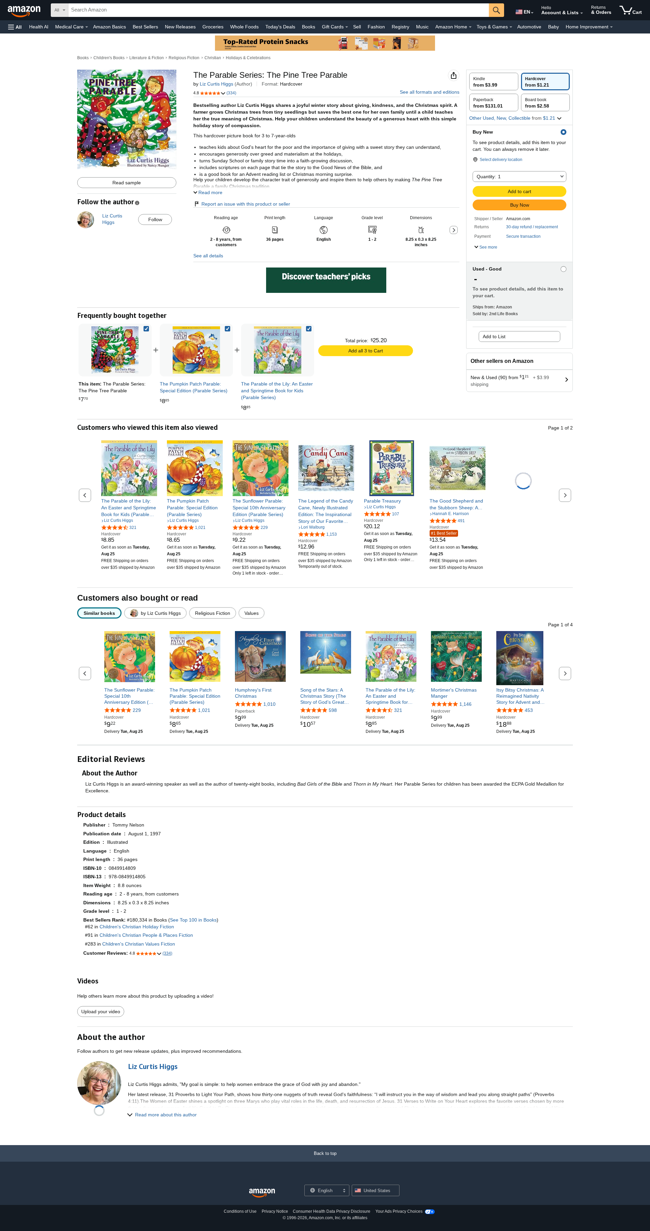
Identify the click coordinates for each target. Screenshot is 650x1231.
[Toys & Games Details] (511, 27)
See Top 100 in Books (193, 920)
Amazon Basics (109, 26)
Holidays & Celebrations (248, 57)
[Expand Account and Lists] (581, 13)
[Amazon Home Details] (470, 27)
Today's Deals (280, 26)
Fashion (376, 26)
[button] (15, 26)
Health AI (38, 26)
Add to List (494, 336)
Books (308, 26)
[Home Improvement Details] (611, 27)
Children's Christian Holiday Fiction (137, 926)
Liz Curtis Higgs (216, 84)
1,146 (465, 704)
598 (333, 710)
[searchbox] (278, 10)
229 (137, 710)
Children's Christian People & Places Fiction (146, 935)
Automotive (529, 26)
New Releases (180, 26)
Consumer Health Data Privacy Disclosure (331, 1211)
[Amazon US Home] (262, 1193)
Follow (155, 219)
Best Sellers (145, 26)
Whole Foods (244, 26)
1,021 (204, 710)
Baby (553, 26)
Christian (212, 57)
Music (422, 26)
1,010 (269, 704)
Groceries (212, 26)
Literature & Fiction (146, 57)
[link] (196, 350)
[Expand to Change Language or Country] (532, 13)
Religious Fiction (184, 57)
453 (529, 710)
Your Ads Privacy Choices (398, 1211)
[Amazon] (24, 10)
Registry (400, 26)
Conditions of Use (240, 1211)
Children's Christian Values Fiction (138, 944)
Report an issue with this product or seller (245, 204)
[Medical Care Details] (86, 27)
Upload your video (100, 1011)
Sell (357, 26)
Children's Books (109, 57)
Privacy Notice (275, 1211)
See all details (208, 255)
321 (398, 710)
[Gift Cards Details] (346, 27)
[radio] (494, 81)
